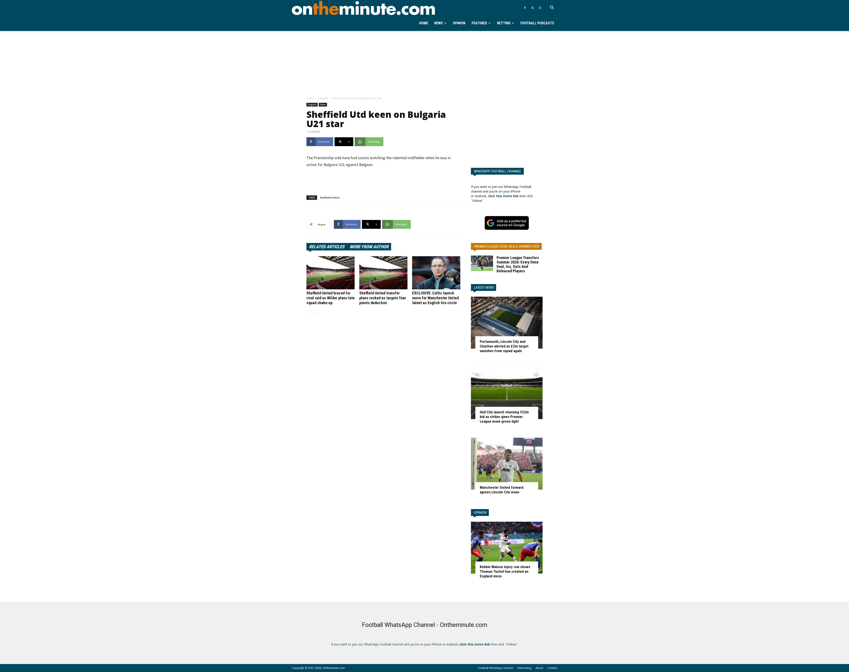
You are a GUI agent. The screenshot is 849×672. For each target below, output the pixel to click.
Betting (504, 23)
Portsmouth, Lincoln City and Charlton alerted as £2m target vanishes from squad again (504, 346)
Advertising (524, 668)
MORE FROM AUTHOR (369, 246)
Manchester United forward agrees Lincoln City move (501, 489)
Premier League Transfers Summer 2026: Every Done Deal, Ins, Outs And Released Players (518, 264)
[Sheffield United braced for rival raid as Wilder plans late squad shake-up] (330, 272)
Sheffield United (329, 197)
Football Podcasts (537, 23)
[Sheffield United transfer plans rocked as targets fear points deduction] (383, 272)
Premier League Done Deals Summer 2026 (506, 246)
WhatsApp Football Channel (497, 171)
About (539, 668)
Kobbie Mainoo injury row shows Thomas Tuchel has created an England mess (505, 571)
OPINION (480, 512)
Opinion (459, 23)
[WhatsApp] (540, 7)
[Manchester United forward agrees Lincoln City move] (507, 464)
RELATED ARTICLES (326, 246)
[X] (532, 7)
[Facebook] (525, 7)
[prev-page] (309, 312)
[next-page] (316, 312)
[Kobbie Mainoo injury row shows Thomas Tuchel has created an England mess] (507, 548)
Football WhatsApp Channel (495, 668)
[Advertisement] (424, 64)
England (323, 98)
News (438, 23)
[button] (552, 8)
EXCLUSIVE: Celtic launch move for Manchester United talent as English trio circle (435, 298)
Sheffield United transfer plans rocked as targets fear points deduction (382, 298)
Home (423, 23)
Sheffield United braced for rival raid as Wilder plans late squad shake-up (330, 298)
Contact (552, 668)
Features (479, 23)
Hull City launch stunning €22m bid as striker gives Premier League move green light (504, 417)
